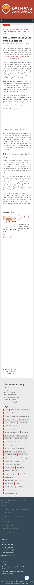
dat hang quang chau (11, 429)
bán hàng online (23, 419)
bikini (6, 409)
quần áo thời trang (21, 458)
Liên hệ (4, 564)
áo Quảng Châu (9, 486)
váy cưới (22, 474)
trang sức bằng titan (11, 474)
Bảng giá (6, 390)
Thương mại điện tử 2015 (12, 464)
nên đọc (7, 448)
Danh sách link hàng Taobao (11, 397)
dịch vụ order (24, 429)
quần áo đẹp (8, 461)
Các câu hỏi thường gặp (10, 402)
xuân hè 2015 (9, 483)
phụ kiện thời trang (10, 454)
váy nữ (22, 480)
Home (5, 29)
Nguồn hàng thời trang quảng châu (11, 581)
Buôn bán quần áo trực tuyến (19, 409)
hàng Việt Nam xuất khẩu (12, 442)
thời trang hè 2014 (22, 467)
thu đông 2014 (19, 461)
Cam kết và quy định (9, 392)
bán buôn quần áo (10, 413)
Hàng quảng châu (22, 435)
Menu (2, 20)
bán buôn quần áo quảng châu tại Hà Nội (17, 416)
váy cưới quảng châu (11, 480)
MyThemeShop (15, 583)
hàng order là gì (9, 435)
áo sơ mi (19, 486)
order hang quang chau (19, 448)
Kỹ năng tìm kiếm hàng (10, 399)
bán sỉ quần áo (23, 422)
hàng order (25, 432)
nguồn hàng (25, 445)
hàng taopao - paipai (21, 438)
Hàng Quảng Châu (22, 29)
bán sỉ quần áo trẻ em (11, 425)
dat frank (9, 43)
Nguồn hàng (12, 29)
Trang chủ (6, 387)
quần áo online (9, 458)
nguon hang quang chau (12, 445)
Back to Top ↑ (25, 583)
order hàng (8, 451)
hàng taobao (8, 438)
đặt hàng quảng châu (11, 493)
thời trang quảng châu (11, 470)
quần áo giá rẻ (23, 454)
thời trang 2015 (9, 467)
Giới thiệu (5, 561)
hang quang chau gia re (12, 432)
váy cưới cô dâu (9, 477)
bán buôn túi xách (10, 419)
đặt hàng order (9, 490)
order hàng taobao (19, 451)
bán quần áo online (10, 422)
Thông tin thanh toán (9, 394)
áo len (17, 483)
